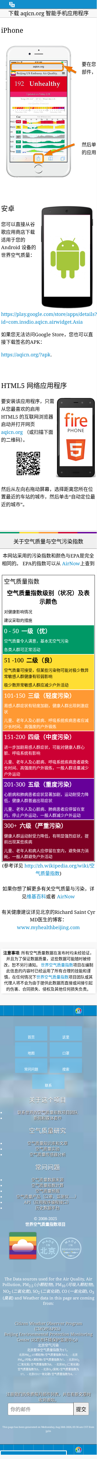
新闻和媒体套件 (48, 1118)
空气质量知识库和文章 (47, 1143)
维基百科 (36, 896)
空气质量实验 (47, 1148)
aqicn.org (12, 432)
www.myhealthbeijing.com (48, 927)
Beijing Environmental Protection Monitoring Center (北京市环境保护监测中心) (48, 1336)
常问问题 (47, 1167)
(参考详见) (48, 726)
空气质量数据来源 (47, 1179)
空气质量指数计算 (47, 1185)
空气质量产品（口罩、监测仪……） (47, 1196)
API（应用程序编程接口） (47, 1202)
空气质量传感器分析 (48, 1154)
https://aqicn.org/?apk (26, 354)
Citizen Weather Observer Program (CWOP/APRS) (48, 1326)
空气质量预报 (47, 1191)
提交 (81, 1409)
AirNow (70, 563)
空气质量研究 (47, 1130)
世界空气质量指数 (57, 965)
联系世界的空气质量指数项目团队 (47, 1112)
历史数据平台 (47, 1207)
